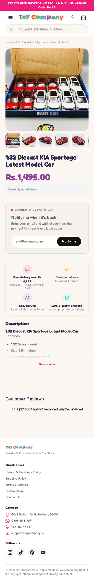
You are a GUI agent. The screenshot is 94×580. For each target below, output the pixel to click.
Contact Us (12, 497)
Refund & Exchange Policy (27, 309)
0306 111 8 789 (21, 520)
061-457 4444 (20, 527)
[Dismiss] (89, 5)
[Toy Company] (41, 17)
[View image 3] (45, 140)
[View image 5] (78, 140)
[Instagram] (10, 552)
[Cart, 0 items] (83, 17)
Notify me (69, 241)
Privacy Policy (14, 491)
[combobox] (50, 29)
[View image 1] (12, 140)
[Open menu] (10, 17)
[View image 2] (29, 140)
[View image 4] (62, 140)
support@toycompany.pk (27, 533)
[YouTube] (42, 552)
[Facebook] (32, 552)
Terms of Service (17, 485)
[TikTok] (21, 552)
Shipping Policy (15, 478)
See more (45, 364)
